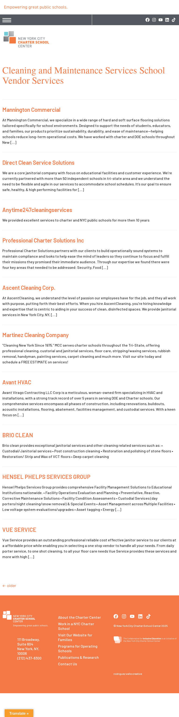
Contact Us (67, 664)
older (9, 585)
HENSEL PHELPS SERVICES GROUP (46, 476)
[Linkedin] (167, 20)
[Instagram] (154, 20)
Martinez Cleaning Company (35, 334)
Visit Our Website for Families (75, 637)
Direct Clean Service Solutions (38, 162)
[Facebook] (148, 20)
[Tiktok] (174, 20)
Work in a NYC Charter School (76, 626)
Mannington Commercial (31, 109)
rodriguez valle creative (128, 673)
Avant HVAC (16, 382)
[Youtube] (161, 20)
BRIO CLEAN (17, 435)
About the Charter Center (79, 617)
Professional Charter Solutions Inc (43, 240)
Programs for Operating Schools (77, 648)
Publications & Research (78, 657)
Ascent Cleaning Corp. (28, 287)
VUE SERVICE (19, 529)
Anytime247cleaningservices (37, 209)
